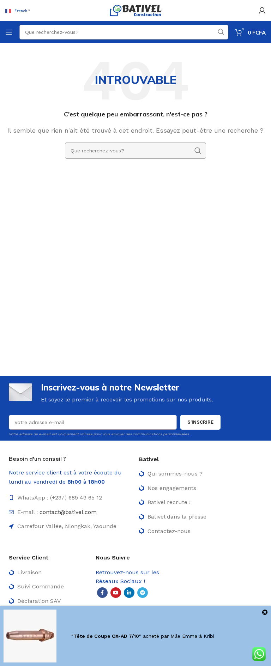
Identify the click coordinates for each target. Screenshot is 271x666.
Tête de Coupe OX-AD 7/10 (106, 636)
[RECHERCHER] (220, 32)
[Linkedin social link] (129, 592)
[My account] (262, 11)
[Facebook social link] (102, 592)
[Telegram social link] (142, 592)
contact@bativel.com (68, 512)
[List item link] (70, 497)
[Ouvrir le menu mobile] (9, 32)
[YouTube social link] (115, 592)
